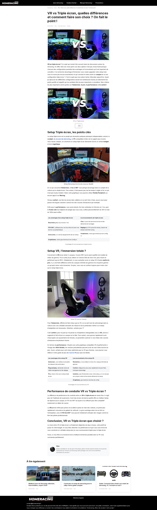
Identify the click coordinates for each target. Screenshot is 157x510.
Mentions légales (78, 498)
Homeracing (50, 7)
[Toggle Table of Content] (78, 125)
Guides (55, 7)
